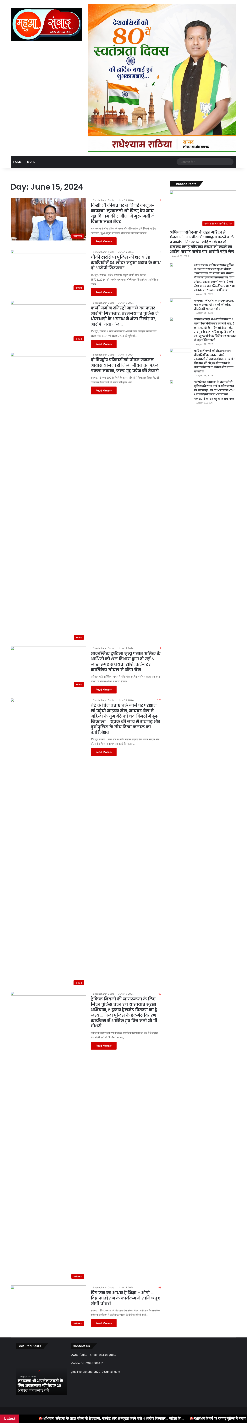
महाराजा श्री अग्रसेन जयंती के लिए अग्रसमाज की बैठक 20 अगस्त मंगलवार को (40, 1385)
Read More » (104, 241)
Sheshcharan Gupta (103, 200)
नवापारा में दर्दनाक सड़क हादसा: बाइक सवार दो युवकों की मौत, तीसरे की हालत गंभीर (214, 305)
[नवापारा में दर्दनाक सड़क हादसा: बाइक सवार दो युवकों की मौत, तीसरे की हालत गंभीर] (180, 305)
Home (17, 161)
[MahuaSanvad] (46, 24)
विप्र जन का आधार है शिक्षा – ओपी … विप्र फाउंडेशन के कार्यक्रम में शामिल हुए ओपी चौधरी (125, 1298)
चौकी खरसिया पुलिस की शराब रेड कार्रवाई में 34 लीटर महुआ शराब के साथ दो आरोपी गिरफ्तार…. (126, 263)
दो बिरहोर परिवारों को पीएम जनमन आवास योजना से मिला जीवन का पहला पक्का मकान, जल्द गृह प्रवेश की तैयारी (125, 365)
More (31, 161)
